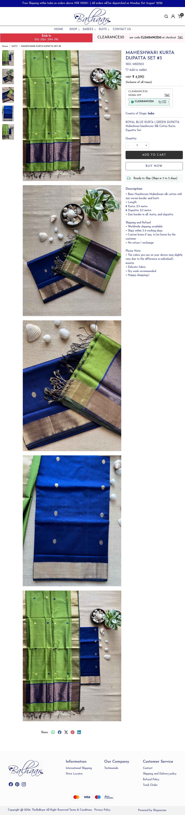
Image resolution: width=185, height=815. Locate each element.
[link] (166, 16)
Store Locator (74, 774)
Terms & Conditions (80, 810)
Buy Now (154, 166)
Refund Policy (151, 779)
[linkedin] (79, 732)
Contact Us (122, 29)
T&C (180, 37)
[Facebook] (11, 785)
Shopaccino (159, 810)
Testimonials (111, 768)
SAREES (88, 29)
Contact (147, 768)
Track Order (150, 785)
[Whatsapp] (53, 732)
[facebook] (59, 732)
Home (58, 29)
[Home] (92, 16)
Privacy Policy (102, 810)
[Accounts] (173, 16)
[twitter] (66, 732)
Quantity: (131, 138)
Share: (44, 732)
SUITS (103, 29)
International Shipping (79, 768)
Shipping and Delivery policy (159, 774)
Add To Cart (154, 155)
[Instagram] (24, 785)
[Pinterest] (17, 785)
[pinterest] (72, 732)
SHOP (73, 29)
